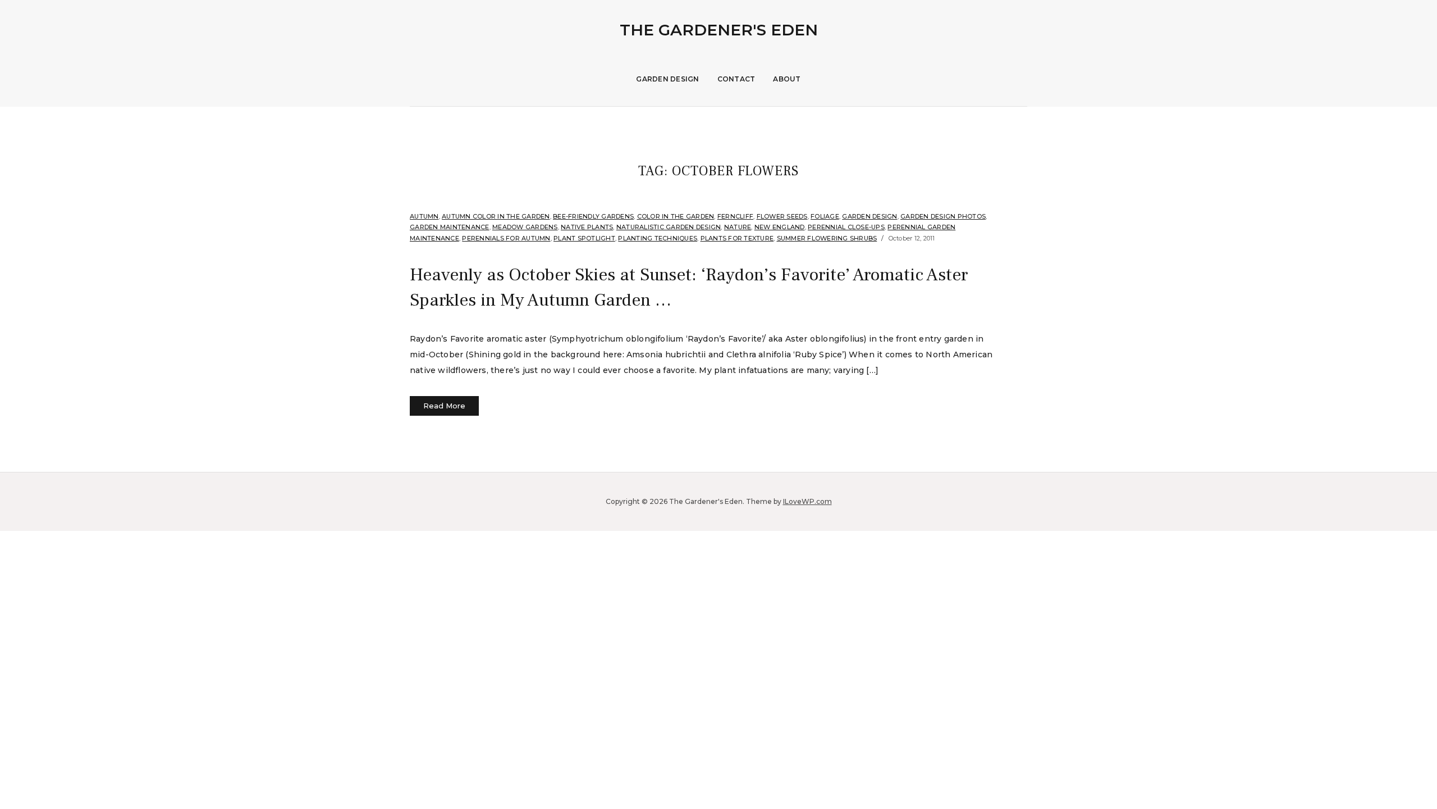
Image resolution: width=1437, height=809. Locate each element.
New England (779, 227)
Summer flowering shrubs (827, 238)
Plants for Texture (737, 238)
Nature (738, 227)
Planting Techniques (657, 238)
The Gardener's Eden (719, 29)
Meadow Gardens (525, 227)
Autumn (424, 216)
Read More (444, 405)
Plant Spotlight (584, 238)
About (786, 79)
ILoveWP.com (807, 501)
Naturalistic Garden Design (668, 227)
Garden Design (667, 79)
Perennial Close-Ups (846, 227)
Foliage (825, 216)
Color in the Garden (676, 216)
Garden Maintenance (449, 227)
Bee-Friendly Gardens (593, 216)
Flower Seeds (782, 216)
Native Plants (587, 227)
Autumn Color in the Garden (496, 216)
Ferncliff (735, 216)
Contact (736, 79)
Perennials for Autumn (506, 238)
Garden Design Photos (943, 216)
